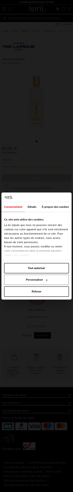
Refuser (36, 291)
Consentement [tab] (13, 206)
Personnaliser (34, 279)
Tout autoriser (36, 268)
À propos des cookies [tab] (55, 206)
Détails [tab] (32, 206)
